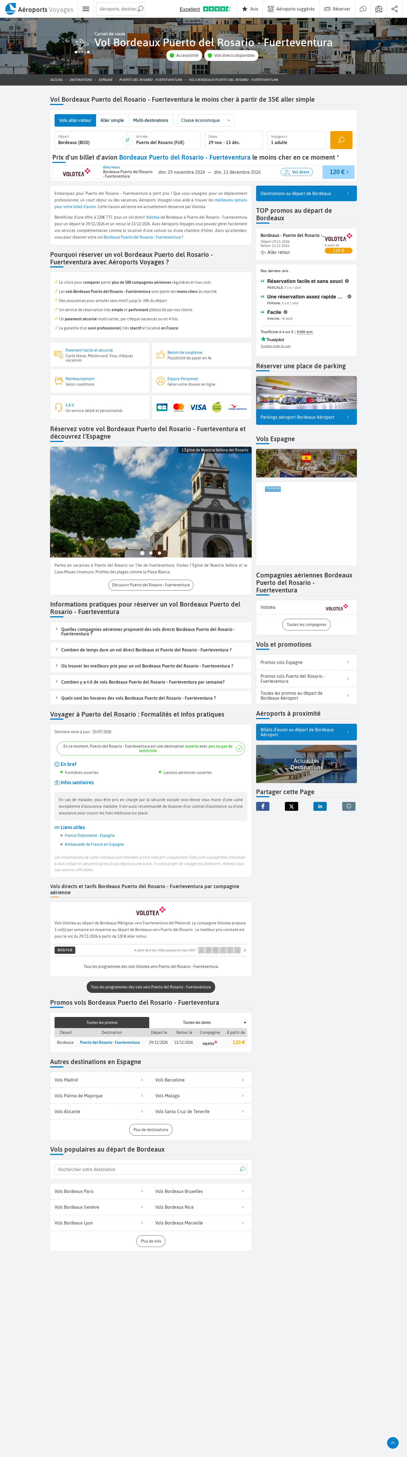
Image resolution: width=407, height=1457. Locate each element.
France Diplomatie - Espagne (90, 835)
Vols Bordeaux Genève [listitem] (77, 1207)
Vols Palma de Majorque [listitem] (79, 1095)
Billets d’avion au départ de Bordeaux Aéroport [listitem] (297, 732)
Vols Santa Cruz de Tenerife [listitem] (182, 1111)
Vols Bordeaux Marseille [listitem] (179, 1222)
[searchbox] (121, 9)
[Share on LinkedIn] (320, 806)
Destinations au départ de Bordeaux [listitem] (296, 193)
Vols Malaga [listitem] (167, 1095)
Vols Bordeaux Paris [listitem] (74, 1191)
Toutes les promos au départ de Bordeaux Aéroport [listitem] (292, 696)
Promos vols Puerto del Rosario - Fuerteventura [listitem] (293, 679)
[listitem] (306, 607)
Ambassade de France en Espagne (94, 844)
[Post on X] (291, 806)
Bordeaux (112, 237)
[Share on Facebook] (262, 806)
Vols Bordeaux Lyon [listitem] (74, 1222)
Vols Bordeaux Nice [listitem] (174, 1207)
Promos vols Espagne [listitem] (282, 662)
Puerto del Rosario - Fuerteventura (151, 237)
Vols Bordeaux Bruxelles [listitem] (179, 1191)
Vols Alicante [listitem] (67, 1111)
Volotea (152, 217)
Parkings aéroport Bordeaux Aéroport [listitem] (297, 417)
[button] (184, 55)
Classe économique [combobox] (200, 120)
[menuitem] (38, 9)
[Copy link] (349, 806)
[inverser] (127, 140)
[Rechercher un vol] (341, 140)
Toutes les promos (102, 1022)
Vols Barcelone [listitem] (170, 1079)
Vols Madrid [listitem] (66, 1079)
